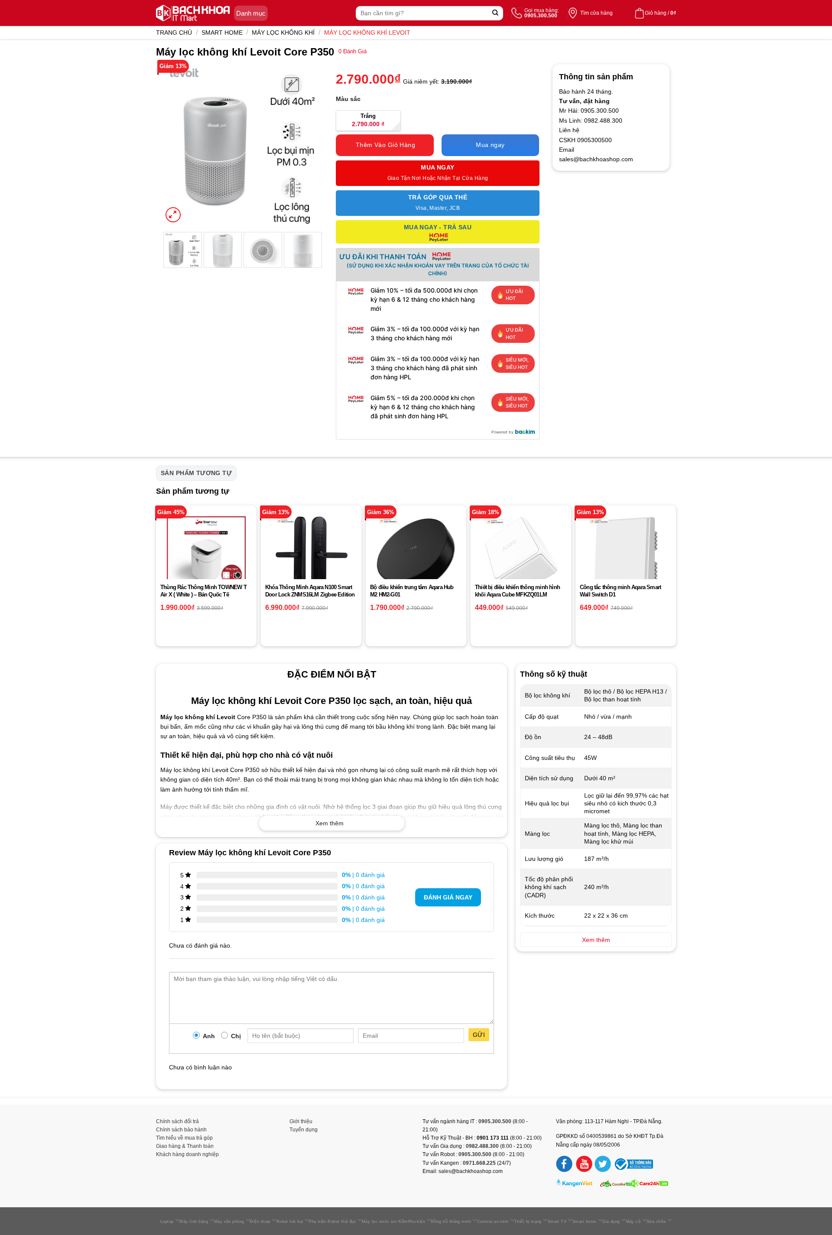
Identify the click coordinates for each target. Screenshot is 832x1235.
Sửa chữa (656, 1221)
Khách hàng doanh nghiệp (187, 1154)
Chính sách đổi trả (177, 1121)
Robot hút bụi (289, 1221)
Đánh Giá (352, 52)
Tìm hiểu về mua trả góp (184, 1138)
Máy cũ (633, 1221)
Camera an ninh (492, 1221)
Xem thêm (329, 823)
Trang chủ (174, 32)
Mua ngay (490, 144)
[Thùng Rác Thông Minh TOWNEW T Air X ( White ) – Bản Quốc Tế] (206, 555)
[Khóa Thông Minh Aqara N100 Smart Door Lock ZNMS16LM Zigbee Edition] (311, 554)
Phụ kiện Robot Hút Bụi (332, 1221)
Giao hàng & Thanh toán (185, 1146)
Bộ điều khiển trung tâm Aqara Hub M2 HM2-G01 (412, 591)
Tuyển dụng (303, 1130)
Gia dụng (611, 1221)
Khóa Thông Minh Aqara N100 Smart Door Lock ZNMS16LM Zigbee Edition (310, 591)
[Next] (308, 144)
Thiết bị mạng (528, 1221)
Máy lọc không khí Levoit (367, 32)
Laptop (167, 1221)
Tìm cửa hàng (596, 13)
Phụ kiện (417, 1221)
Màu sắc (348, 98)
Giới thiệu (300, 1121)
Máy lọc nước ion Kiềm (385, 1221)
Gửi (479, 1034)
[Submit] (495, 13)
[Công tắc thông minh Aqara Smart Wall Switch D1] (625, 558)
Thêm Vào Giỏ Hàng (385, 144)
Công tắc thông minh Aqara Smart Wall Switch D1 (620, 591)
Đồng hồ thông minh (451, 1221)
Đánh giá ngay (448, 897)
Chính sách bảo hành (181, 1130)
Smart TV (557, 1221)
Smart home (222, 32)
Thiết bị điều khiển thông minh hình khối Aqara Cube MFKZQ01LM (517, 591)
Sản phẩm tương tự (196, 472)
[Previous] (177, 144)
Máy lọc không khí (283, 32)
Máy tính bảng (193, 1221)
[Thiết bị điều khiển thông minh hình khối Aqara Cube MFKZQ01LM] (520, 555)
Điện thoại (260, 1221)
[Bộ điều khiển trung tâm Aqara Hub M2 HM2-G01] (416, 555)
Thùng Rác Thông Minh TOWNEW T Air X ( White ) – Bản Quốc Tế (203, 591)
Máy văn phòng (229, 1221)
